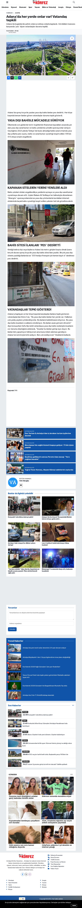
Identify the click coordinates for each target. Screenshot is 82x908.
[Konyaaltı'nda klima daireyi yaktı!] (24, 506)
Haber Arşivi (54, 868)
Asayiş (60, 7)
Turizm (44, 882)
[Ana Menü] (7, 2)
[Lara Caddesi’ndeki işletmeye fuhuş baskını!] (58, 532)
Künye (10, 889)
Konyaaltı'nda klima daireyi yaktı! (20, 517)
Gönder (12, 629)
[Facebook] (22, 874)
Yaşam (37, 7)
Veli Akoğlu (24, 481)
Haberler (9, 13)
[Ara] (74, 2)
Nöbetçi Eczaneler (57, 855)
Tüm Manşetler (55, 864)
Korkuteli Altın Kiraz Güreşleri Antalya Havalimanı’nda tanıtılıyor (44, 725)
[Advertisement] (41, 95)
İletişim (44, 887)
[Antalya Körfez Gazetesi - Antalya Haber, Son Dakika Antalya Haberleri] (40, 2)
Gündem (5, 7)
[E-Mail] (21, 485)
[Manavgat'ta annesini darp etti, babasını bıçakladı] (58, 558)
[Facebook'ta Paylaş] (8, 77)
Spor (30, 7)
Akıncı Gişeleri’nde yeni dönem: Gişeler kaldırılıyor (44, 735)
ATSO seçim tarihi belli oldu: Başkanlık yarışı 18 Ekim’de (45, 754)
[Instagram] (29, 874)
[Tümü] (73, 705)
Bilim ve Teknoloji (49, 7)
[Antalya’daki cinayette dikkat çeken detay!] (24, 532)
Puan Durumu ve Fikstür (58, 862)
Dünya (68, 7)
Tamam (74, 905)
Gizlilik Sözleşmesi (14, 887)
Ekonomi (22, 7)
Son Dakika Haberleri (57, 866)
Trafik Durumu (55, 859)
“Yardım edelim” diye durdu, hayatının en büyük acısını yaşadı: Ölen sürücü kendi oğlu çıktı (23, 571)
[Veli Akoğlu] (13, 482)
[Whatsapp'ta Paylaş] (16, 77)
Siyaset (14, 7)
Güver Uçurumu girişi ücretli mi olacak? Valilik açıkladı (45, 764)
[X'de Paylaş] (12, 77)
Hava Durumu (55, 857)
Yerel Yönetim (12, 882)
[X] (26, 874)
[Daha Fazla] (19, 77)
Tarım (10, 885)
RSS (23, 899)
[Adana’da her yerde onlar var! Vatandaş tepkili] (41, 55)
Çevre (25, 740)
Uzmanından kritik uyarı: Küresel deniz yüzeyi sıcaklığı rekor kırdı (47, 744)
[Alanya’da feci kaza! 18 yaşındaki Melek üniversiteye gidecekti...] (58, 506)
